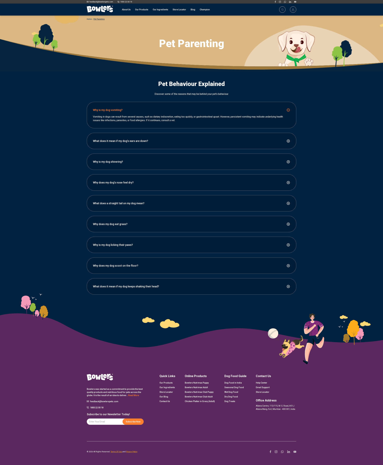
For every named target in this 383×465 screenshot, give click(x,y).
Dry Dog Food (231, 396)
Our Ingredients (160, 9)
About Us (126, 9)
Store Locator (179, 9)
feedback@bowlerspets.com (101, 2)
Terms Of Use (116, 452)
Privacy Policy (131, 452)
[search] (282, 10)
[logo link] (100, 9)
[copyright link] (275, 2)
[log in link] (293, 9)
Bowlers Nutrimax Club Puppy (199, 392)
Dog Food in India (233, 383)
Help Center (261, 383)
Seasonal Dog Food (234, 387)
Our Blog (163, 396)
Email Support (263, 387)
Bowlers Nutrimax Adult (196, 387)
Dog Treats (229, 401)
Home (89, 19)
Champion (205, 9)
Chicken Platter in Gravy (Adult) (200, 401)
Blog (193, 9)
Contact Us (164, 401)
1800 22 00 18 (126, 2)
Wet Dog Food (231, 392)
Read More (133, 395)
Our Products (141, 9)
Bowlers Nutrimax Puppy (197, 383)
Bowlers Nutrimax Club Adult (199, 396)
